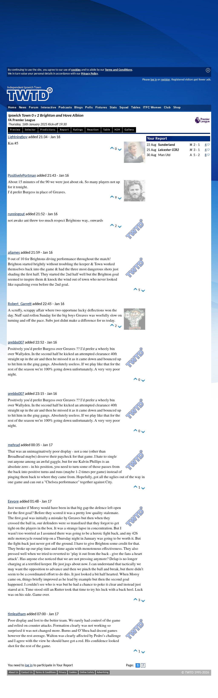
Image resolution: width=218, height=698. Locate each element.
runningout (16, 214)
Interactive (48, 107)
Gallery (129, 129)
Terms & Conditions (46, 672)
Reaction (93, 129)
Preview (15, 129)
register (165, 79)
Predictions (47, 129)
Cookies (73, 672)
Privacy (62, 672)
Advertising (103, 672)
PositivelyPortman (22, 176)
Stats (113, 107)
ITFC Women (152, 107)
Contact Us (27, 672)
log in (154, 79)
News (23, 107)
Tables (136, 107)
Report (64, 129)
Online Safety (87, 672)
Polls (89, 107)
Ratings (78, 129)
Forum (33, 107)
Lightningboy (17, 137)
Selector (30, 129)
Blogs (78, 107)
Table (106, 129)
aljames (14, 253)
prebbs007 (16, 342)
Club (167, 107)
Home (12, 107)
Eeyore (13, 501)
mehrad (14, 445)
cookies (76, 70)
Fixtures (101, 107)
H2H (117, 129)
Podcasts (65, 107)
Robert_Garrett (20, 304)
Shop (177, 107)
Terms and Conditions (118, 70)
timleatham (17, 614)
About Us (13, 672)
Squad (124, 107)
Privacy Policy (89, 73)
